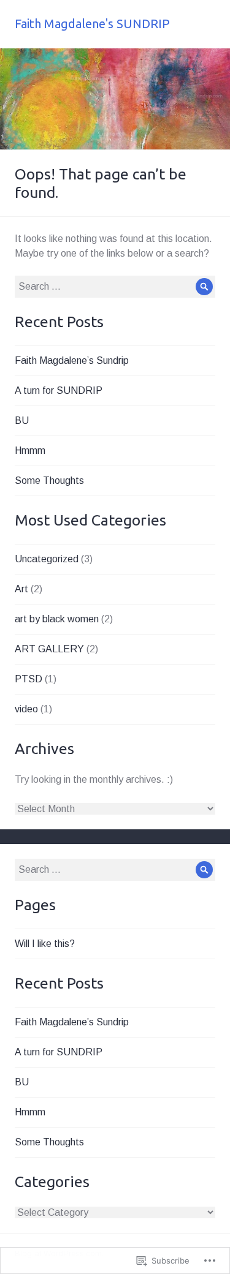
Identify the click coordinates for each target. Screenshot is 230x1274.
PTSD (28, 679)
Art (21, 589)
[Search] (204, 287)
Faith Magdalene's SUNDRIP (92, 24)
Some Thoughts (49, 480)
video (26, 709)
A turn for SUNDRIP (58, 390)
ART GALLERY (49, 649)
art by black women (57, 619)
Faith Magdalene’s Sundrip (72, 360)
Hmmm (30, 450)
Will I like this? (45, 943)
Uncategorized (47, 559)
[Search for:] (115, 286)
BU (22, 420)
